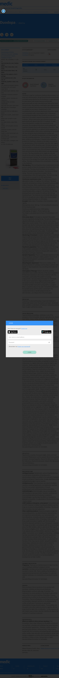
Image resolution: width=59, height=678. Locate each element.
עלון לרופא (5, 188)
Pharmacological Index (15, 12)
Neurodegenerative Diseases (20, 41)
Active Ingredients (34, 12)
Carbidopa (25, 53)
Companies (43, 12)
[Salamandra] (44, 676)
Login (29, 352)
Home (1, 12)
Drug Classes (25, 12)
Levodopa (25, 55)
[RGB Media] (31, 676)
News (47, 12)
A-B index (5, 12)
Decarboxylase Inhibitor (39, 41)
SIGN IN (56, 12)
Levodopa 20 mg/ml (6, 57)
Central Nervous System (6, 41)
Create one (24, 328)
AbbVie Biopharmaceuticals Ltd (50, 648)
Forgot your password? (24, 346)
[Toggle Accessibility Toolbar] (3, 11)
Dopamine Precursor (53, 41)
